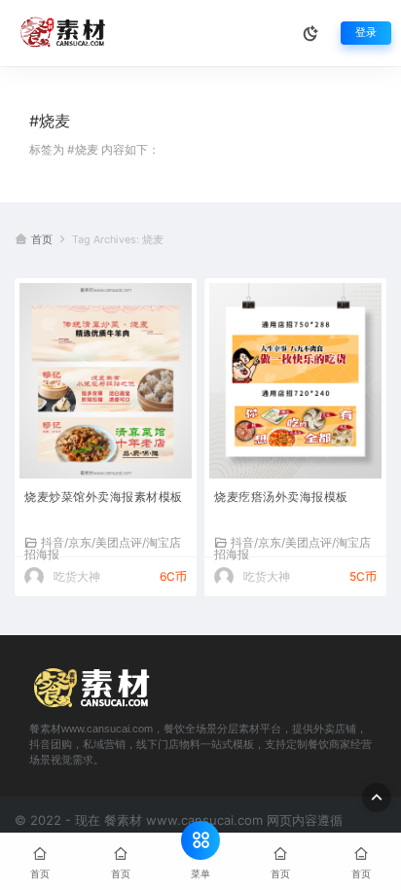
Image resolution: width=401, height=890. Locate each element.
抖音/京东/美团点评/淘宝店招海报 (102, 547)
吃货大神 (77, 576)
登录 (366, 32)
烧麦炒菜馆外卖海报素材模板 (103, 496)
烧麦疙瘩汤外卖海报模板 (281, 496)
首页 (42, 239)
